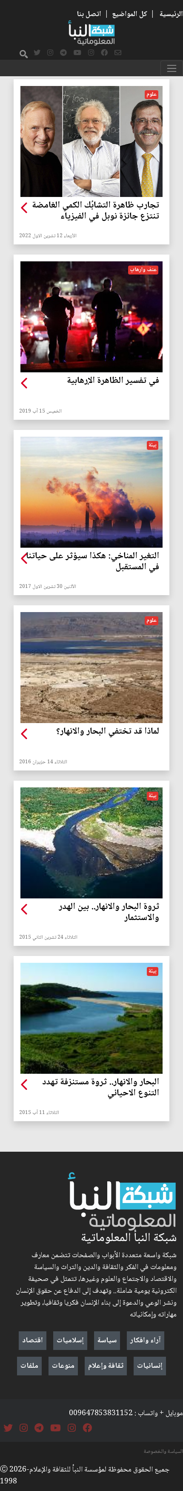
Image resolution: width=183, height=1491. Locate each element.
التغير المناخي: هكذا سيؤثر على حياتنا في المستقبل (92, 562)
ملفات (29, 1366)
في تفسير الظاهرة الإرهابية (113, 381)
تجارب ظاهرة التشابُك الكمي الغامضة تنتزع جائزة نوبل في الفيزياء (95, 211)
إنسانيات (150, 1366)
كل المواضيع (129, 14)
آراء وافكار (145, 1340)
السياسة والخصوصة (163, 1451)
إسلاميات (70, 1340)
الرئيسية (171, 14)
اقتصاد (32, 1340)
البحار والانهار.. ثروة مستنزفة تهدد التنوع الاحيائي (100, 1088)
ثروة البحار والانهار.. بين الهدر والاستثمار (109, 913)
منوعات (63, 1366)
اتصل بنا (89, 14)
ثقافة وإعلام (105, 1366)
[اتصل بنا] (118, 53)
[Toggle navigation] (171, 68)
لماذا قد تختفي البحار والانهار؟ (107, 731)
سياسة (107, 1340)
